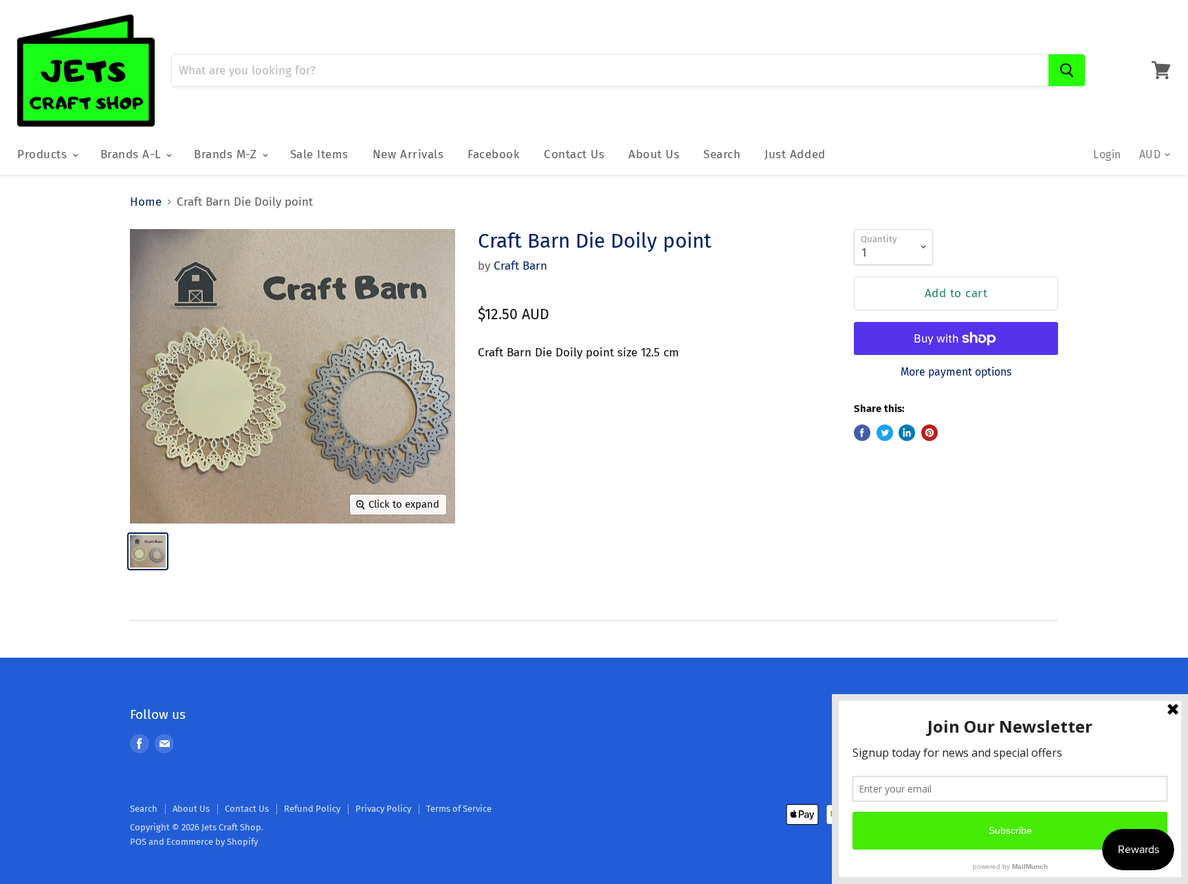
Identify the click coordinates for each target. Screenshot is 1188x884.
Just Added (794, 154)
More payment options (956, 372)
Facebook (494, 154)
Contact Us (574, 154)
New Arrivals (408, 154)
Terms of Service (459, 809)
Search (721, 154)
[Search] (1066, 70)
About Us (653, 154)
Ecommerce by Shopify (212, 842)
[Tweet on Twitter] (885, 432)
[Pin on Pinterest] (929, 432)
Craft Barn (520, 266)
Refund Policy (312, 809)
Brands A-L (132, 154)
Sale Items (319, 154)
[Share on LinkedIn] (907, 432)
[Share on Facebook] (862, 432)
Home (146, 202)
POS (138, 842)
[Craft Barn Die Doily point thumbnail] (148, 551)
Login (1107, 154)
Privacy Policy (383, 809)
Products (44, 154)
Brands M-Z (227, 154)
